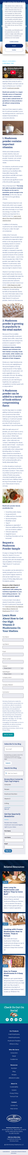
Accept (14, 45)
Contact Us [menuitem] (14, 1105)
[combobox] (14, 773)
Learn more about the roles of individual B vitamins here (11, 218)
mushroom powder (13, 88)
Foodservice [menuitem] (14, 1059)
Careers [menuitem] (14, 1090)
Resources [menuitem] (14, 1065)
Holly (5, 61)
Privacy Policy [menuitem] (14, 1093)
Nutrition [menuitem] (14, 1068)
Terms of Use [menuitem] (14, 1096)
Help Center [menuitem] (14, 1108)
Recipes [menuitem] (14, 1074)
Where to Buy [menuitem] (14, 1044)
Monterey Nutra (14, 1141)
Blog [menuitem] (14, 1071)
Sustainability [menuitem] (14, 1087)
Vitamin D (7, 798)
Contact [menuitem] (14, 1102)
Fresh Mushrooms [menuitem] (14, 1034)
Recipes (6, 789)
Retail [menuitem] (14, 1056)
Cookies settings (14, 41)
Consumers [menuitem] (14, 1053)
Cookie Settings (6, 1151)
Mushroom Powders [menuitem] (14, 1040)
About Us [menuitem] (14, 1083)
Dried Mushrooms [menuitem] (14, 1037)
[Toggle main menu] (25, 8)
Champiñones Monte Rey (14, 1139)
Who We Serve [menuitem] (14, 1049)
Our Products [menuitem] (14, 1031)
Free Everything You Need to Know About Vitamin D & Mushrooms (12, 609)
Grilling (6, 803)
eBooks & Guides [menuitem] (14, 1078)
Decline (14, 50)
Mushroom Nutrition (10, 794)
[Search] (22, 773)
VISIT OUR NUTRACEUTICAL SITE (14, 2)
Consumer (7, 784)
